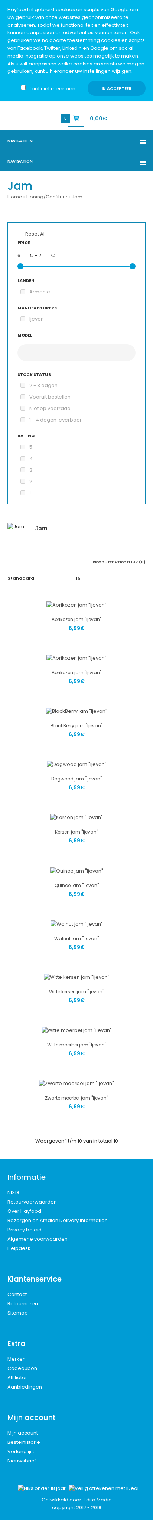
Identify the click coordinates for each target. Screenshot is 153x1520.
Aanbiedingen (24, 1386)
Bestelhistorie (23, 1442)
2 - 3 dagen (43, 385)
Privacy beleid (24, 1229)
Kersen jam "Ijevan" (76, 832)
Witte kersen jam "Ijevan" (76, 991)
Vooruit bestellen (50, 396)
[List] (20, 562)
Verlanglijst (20, 1451)
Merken (16, 1359)
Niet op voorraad (50, 408)
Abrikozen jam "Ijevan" (76, 619)
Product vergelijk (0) (119, 562)
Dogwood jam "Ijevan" (76, 779)
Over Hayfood (24, 1211)
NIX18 (13, 1192)
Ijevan (36, 318)
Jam (77, 196)
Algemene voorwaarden (37, 1239)
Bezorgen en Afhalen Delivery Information (57, 1220)
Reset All (35, 233)
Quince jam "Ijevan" (77, 885)
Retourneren (22, 1303)
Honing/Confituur (47, 196)
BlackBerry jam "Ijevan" (76, 725)
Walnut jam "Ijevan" (76, 938)
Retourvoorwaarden (32, 1201)
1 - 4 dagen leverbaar (55, 419)
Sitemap (17, 1312)
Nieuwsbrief (21, 1460)
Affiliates (17, 1377)
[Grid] (9, 562)
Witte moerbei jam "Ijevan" (76, 1045)
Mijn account (22, 1432)
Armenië (39, 291)
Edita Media (98, 1499)
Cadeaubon (22, 1368)
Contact (17, 1294)
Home (14, 196)
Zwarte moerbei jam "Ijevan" (76, 1098)
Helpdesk (18, 1248)
